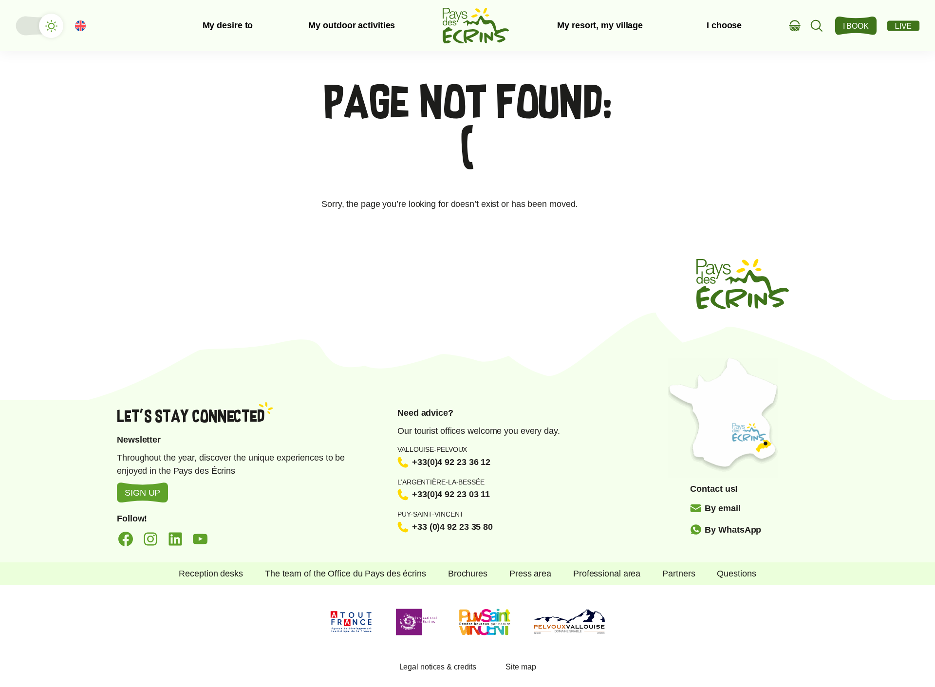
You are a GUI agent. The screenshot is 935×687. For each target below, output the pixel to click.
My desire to (228, 25)
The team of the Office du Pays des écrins (345, 573)
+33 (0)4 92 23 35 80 (452, 527)
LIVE (903, 26)
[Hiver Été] (39, 26)
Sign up (142, 493)
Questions (736, 573)
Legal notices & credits (438, 667)
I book (856, 26)
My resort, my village (600, 25)
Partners (678, 573)
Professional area (606, 573)
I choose (724, 25)
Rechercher (816, 25)
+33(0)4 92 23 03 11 (451, 494)
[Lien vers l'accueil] (476, 25)
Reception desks (211, 573)
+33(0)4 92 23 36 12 (451, 462)
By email (722, 508)
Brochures (467, 573)
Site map (520, 667)
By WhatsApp (733, 530)
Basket (795, 25)
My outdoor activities (351, 25)
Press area (530, 573)
